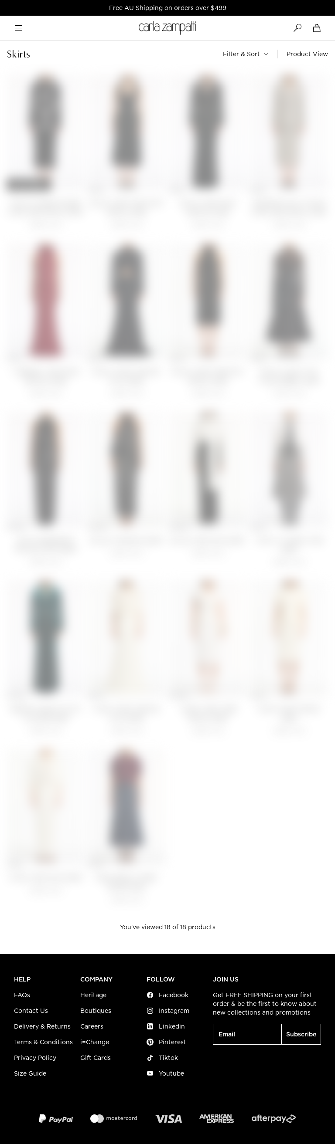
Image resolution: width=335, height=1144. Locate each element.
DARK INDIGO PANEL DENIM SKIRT (127, 882)
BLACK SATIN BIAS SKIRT (127, 541)
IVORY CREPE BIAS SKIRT (46, 878)
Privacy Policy (35, 1057)
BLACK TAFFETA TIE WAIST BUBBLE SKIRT (289, 376)
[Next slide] (74, 133)
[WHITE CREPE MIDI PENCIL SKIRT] (208, 638)
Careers (91, 1026)
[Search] (297, 28)
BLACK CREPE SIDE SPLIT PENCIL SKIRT (127, 208)
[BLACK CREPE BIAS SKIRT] (208, 470)
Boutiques (95, 1010)
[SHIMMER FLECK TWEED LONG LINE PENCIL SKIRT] (289, 132)
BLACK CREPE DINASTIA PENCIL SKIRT (208, 376)
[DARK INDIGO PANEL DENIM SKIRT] (127, 807)
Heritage (93, 995)
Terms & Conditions (43, 1042)
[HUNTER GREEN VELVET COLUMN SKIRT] (46, 638)
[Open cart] (316, 28)
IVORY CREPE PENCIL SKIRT (289, 713)
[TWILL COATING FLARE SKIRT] (289, 470)
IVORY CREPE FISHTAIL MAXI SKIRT (127, 713)
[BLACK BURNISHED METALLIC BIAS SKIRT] (46, 470)
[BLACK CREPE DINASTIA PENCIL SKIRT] (208, 301)
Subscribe (301, 1034)
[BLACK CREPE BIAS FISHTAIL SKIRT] (208, 132)
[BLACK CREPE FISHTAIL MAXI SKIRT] (127, 301)
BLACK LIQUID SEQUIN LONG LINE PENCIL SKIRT (46, 208)
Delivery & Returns (42, 1026)
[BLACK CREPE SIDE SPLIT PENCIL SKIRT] (127, 132)
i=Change (94, 1042)
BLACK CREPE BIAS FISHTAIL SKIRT (208, 208)
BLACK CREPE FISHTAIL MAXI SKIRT (127, 376)
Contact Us (31, 1010)
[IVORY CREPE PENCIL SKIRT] (289, 638)
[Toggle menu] (18, 28)
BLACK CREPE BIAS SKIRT (208, 541)
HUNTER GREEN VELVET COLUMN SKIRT (46, 713)
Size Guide (30, 1073)
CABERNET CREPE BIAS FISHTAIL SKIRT (46, 376)
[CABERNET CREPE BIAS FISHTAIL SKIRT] (46, 301)
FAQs (22, 995)
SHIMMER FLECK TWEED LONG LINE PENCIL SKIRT (289, 208)
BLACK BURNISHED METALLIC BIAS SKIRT (46, 545)
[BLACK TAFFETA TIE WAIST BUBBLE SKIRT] (289, 301)
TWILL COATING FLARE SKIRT (289, 545)
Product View (307, 54)
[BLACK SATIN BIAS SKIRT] (127, 470)
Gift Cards (95, 1057)
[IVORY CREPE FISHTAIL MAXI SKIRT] (127, 638)
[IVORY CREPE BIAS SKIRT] (46, 807)
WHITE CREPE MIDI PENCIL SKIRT (208, 713)
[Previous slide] (17, 133)
